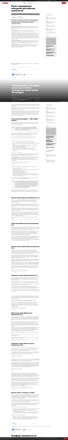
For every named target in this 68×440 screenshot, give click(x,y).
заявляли (24, 187)
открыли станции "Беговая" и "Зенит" (33, 262)
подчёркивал (18, 215)
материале (22, 385)
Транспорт (20, 426)
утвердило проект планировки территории (29, 327)
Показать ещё (48, 125)
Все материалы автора (21, 17)
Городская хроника (45, 426)
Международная (35, 317)
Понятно (65, 438)
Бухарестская (30, 317)
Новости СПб (49, 426)
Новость (14, 426)
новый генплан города (22, 177)
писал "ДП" (23, 398)
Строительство (31, 426)
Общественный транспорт (25, 426)
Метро (17, 426)
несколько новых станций (29, 394)
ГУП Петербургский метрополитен (38, 426)
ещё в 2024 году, (27, 259)
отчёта (25, 128)
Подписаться (40, 0)
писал (16, 353)
